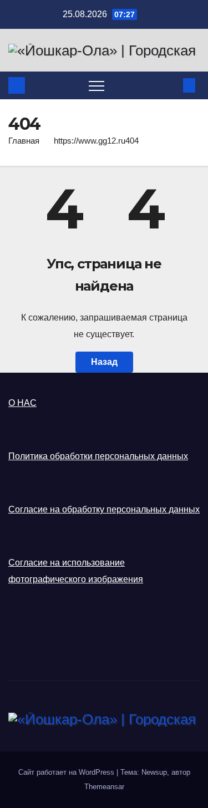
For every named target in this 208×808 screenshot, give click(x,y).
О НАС (22, 403)
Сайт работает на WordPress (67, 772)
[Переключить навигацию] (96, 85)
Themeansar (104, 786)
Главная (23, 140)
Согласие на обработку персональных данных (104, 509)
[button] (171, 85)
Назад (104, 362)
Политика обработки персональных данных (98, 456)
